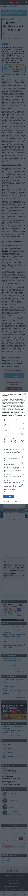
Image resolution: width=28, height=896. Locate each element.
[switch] (22, 423)
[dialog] (14, 448)
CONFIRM (8, 496)
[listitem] (14, 420)
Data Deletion (6, 501)
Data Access (14, 501)
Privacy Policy (22, 501)
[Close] (25, 394)
